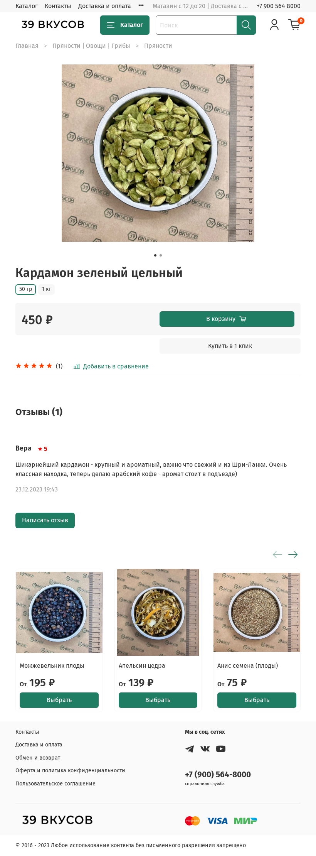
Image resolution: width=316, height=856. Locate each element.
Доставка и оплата (104, 6)
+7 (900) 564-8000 (218, 775)
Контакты (58, 6)
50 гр (25, 289)
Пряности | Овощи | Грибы (91, 45)
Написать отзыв (45, 520)
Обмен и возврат (37, 758)
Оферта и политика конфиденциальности (70, 770)
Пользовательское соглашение (55, 783)
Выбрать (59, 700)
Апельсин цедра (142, 665)
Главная (27, 45)
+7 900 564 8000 (279, 6)
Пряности (158, 45)
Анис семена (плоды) (247, 665)
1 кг (46, 289)
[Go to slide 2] (161, 255)
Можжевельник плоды (52, 665)
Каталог (26, 6)
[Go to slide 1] (155, 255)
